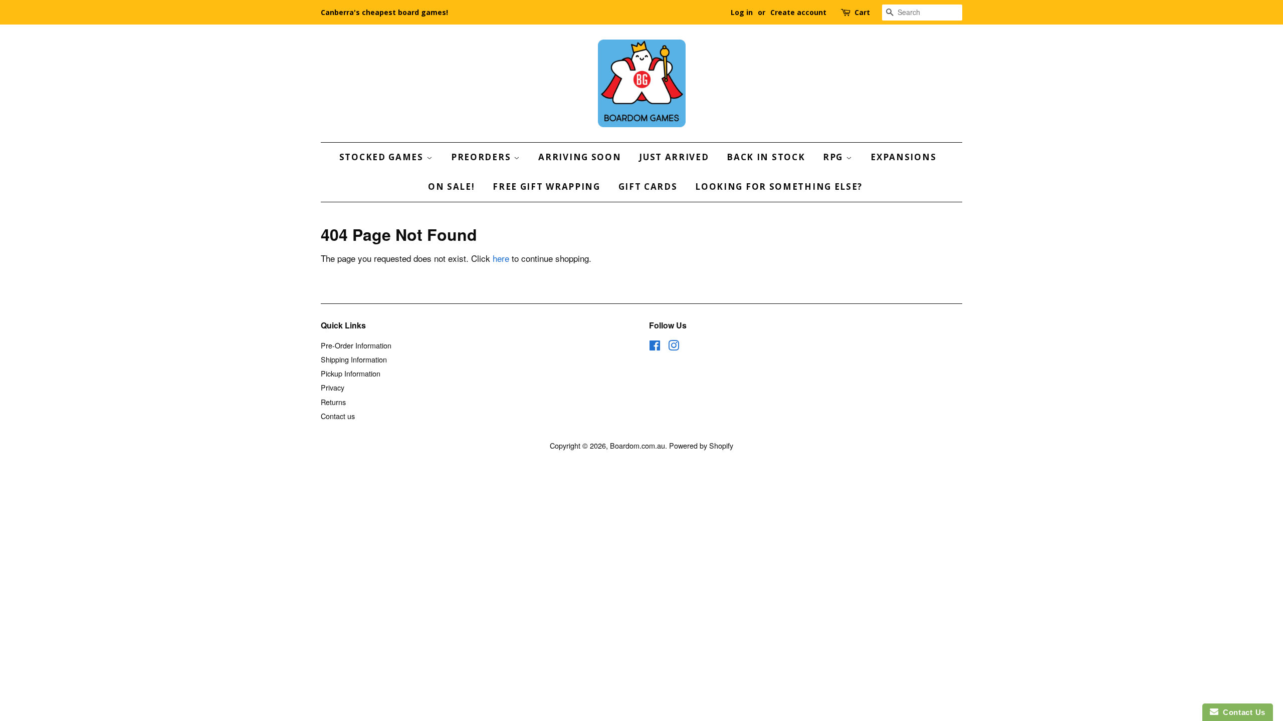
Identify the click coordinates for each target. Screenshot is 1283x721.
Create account (798, 12)
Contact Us (1241, 712)
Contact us (338, 416)
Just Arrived (674, 157)
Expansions (903, 157)
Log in (742, 12)
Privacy (332, 387)
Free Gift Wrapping (546, 186)
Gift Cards (648, 186)
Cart (862, 12)
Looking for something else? (779, 186)
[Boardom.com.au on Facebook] (655, 346)
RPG (834, 157)
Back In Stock (766, 157)
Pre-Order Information (356, 345)
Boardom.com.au (637, 445)
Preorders (482, 157)
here (501, 258)
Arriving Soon (579, 157)
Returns (333, 402)
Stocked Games (382, 157)
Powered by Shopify (701, 445)
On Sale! (451, 186)
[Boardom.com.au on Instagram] (673, 346)
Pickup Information (350, 373)
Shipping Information (354, 359)
